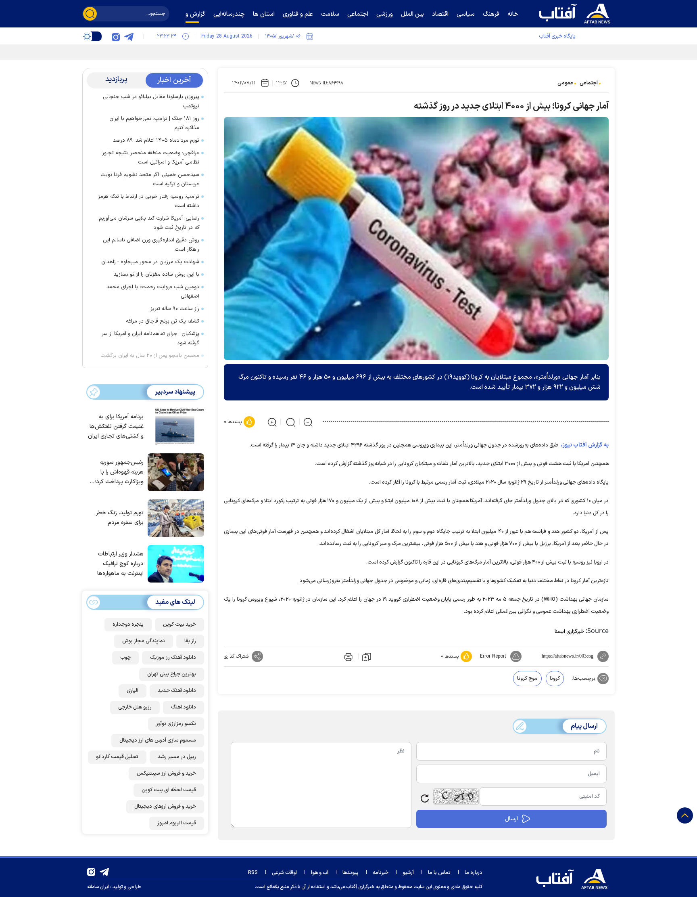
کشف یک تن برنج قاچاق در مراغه (162, 321)
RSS (253, 873)
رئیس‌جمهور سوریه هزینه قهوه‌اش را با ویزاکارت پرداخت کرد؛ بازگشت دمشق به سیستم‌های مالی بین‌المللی (119, 472)
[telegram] (129, 36)
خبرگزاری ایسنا (569, 632)
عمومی (565, 83)
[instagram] (116, 36)
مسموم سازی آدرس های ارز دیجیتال (157, 740)
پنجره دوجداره (128, 624)
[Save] (366, 656)
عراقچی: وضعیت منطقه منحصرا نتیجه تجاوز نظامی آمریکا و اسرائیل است (150, 157)
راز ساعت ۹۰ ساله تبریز (174, 309)
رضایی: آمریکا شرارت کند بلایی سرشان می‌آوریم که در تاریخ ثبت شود (149, 223)
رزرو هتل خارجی (135, 707)
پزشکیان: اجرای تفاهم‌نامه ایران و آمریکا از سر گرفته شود (150, 338)
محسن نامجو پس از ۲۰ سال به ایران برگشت (149, 356)
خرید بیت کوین (179, 624)
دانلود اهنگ (183, 707)
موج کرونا (527, 679)
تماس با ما (439, 873)
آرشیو (408, 873)
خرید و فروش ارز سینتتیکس (166, 773)
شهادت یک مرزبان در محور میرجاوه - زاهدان (150, 262)
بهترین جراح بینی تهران (171, 674)
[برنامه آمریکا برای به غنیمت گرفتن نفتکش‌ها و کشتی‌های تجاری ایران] (174, 425)
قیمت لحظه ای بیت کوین (169, 790)
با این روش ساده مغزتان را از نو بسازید (156, 274)
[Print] (348, 656)
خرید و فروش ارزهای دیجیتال (165, 807)
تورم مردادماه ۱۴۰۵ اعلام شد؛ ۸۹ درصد (156, 140)
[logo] (576, 12)
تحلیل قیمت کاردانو (117, 757)
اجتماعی (589, 83)
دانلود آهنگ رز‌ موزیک (173, 658)
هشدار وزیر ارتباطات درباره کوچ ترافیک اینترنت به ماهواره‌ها (120, 564)
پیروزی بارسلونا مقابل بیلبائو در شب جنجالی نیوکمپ (151, 101)
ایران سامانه (98, 887)
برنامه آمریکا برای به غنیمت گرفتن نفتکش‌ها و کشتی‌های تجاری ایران (116, 426)
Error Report (493, 656)
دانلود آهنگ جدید (177, 691)
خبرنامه (380, 873)
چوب (125, 658)
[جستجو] (90, 14)
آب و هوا (319, 873)
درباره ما (473, 873)
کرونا (555, 679)
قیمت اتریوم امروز (176, 823)
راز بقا (190, 641)
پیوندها (350, 873)
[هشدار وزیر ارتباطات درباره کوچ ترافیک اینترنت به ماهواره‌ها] (174, 563)
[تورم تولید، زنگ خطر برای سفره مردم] (174, 517)
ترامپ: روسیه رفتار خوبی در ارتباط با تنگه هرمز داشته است (148, 201)
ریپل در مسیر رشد (177, 757)
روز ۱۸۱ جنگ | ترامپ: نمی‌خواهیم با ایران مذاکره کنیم (154, 123)
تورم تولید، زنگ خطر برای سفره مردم (120, 518)
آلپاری (132, 691)
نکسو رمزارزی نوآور (176, 724)
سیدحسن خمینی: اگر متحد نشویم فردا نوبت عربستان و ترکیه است (149, 179)
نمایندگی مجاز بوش (143, 641)
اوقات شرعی (284, 873)
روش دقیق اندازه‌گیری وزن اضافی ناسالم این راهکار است (151, 245)
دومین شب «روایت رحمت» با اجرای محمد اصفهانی (152, 291)
